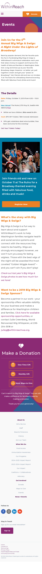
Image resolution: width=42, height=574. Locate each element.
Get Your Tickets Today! (10, 128)
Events (21, 493)
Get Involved (21, 480)
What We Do (21, 444)
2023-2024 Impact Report (21, 464)
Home (3, 544)
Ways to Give (21, 489)
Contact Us (4, 546)
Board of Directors (21, 432)
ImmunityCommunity (8, 553)
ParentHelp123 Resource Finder (10, 551)
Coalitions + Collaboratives (21, 472)
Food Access (21, 448)
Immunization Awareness (21, 452)
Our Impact (21, 468)
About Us (21, 420)
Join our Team (21, 440)
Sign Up (7, 531)
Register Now (21, 204)
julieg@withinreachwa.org (15, 330)
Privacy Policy (5, 550)
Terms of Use (4, 548)
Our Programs (21, 456)
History (21, 436)
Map (8, 108)
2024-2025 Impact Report (21, 460)
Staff (21, 428)
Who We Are (21, 424)
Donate (34, 14)
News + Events (21, 497)
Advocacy (21, 476)
